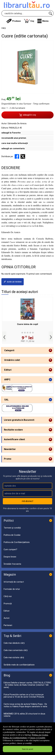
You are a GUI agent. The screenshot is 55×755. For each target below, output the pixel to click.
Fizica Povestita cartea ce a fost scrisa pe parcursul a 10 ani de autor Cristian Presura (24, 695)
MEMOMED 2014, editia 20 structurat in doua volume (24, 714)
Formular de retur (12, 589)
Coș (30, 20)
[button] (43, 21)
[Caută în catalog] (50, 13)
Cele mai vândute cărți (14, 643)
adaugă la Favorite (11, 132)
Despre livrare (10, 556)
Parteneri (8, 625)
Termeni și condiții (12, 527)
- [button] (50, 379)
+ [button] (50, 350)
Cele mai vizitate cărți (14, 657)
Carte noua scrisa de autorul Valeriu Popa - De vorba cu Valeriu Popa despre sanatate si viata (25, 705)
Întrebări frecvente (12, 564)
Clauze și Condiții (37, 737)
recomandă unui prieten (13, 138)
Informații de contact (14, 582)
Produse (16, 21)
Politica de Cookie (40, 734)
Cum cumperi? (10, 549)
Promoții (8, 603)
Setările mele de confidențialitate (19, 664)
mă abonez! (27, 501)
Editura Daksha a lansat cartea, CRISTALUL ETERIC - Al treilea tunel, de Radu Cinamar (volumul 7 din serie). (27, 685)
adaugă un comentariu (13, 148)
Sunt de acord (27, 749)
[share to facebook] (17, 156)
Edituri (6, 611)
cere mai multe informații (14, 143)
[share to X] (23, 156)
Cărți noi (8, 596)
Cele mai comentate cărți (16, 650)
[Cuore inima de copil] (27, 309)
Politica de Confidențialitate (15, 737)
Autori (6, 618)
